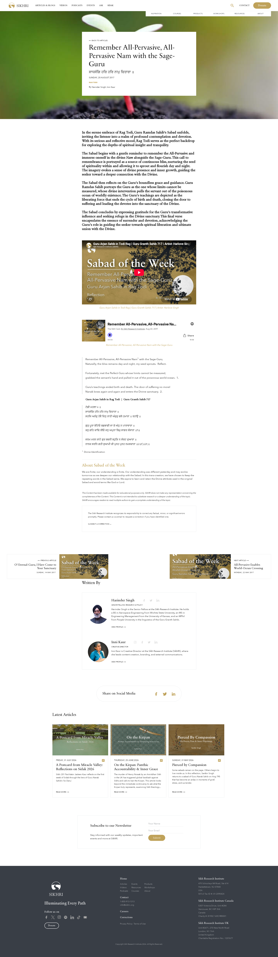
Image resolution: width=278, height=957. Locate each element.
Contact (244, 5)
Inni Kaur (111, 87)
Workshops (218, 13)
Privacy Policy (126, 923)
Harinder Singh (99, 87)
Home (123, 878)
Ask (101, 5)
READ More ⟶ (62, 792)
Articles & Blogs (45, 5)
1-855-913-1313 (127, 901)
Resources (240, 13)
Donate (262, 5)
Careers (124, 911)
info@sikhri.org (127, 905)
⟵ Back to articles (98, 40)
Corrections (126, 917)
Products (198, 13)
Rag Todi (93, 82)
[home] (18, 5)
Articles (123, 884)
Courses (177, 13)
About (260, 13)
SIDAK (110, 5)
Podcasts (77, 5)
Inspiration (156, 13)
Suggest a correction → (99, 524)
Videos (63, 5)
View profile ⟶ (118, 627)
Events (91, 5)
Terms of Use (140, 923)
